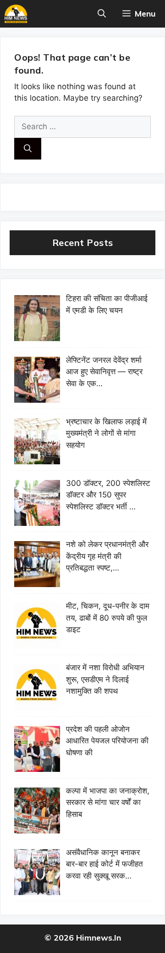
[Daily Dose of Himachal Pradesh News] (16, 14)
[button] (101, 14)
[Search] (27, 149)
